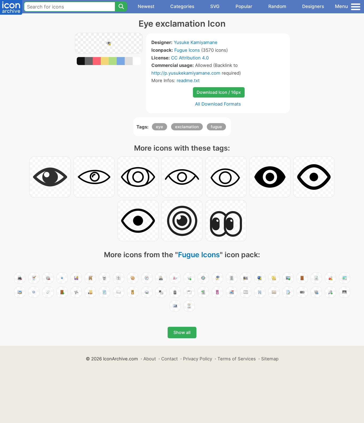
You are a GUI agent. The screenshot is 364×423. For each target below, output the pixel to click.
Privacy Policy (197, 358)
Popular (244, 6)
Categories (182, 6)
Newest (146, 6)
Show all (182, 332)
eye (159, 126)
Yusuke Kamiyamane (195, 42)
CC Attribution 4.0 (190, 58)
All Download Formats (218, 104)
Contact (169, 358)
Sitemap (269, 358)
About (149, 358)
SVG (215, 6)
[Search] (121, 7)
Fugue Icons (187, 50)
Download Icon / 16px (219, 92)
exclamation (187, 126)
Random (277, 6)
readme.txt (188, 80)
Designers (313, 6)
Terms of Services (236, 358)
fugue (216, 126)
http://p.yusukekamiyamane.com (185, 73)
